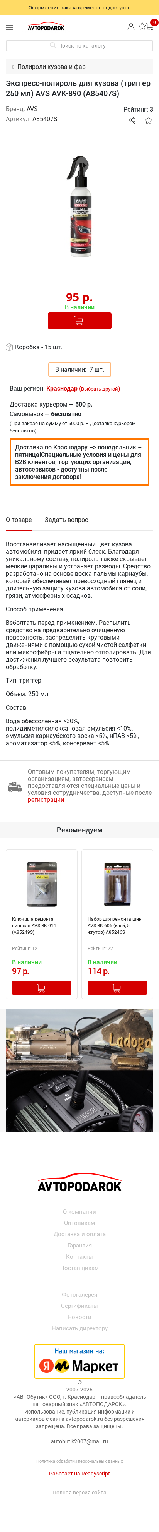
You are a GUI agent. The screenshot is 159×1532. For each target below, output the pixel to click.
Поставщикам (79, 1267)
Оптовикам (79, 1223)
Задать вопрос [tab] (66, 519)
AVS (32, 109)
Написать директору (80, 1328)
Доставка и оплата (80, 1234)
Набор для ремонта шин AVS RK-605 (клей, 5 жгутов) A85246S (115, 925)
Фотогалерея (79, 1294)
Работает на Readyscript (79, 1473)
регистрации (46, 799)
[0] (149, 26)
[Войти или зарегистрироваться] (131, 26)
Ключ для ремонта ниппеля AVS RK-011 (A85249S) (34, 925)
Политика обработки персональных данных (79, 1461)
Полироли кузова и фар (51, 66)
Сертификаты (79, 1305)
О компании (79, 1211)
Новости (79, 1317)
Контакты (79, 1256)
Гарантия (80, 1245)
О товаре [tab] (19, 519)
